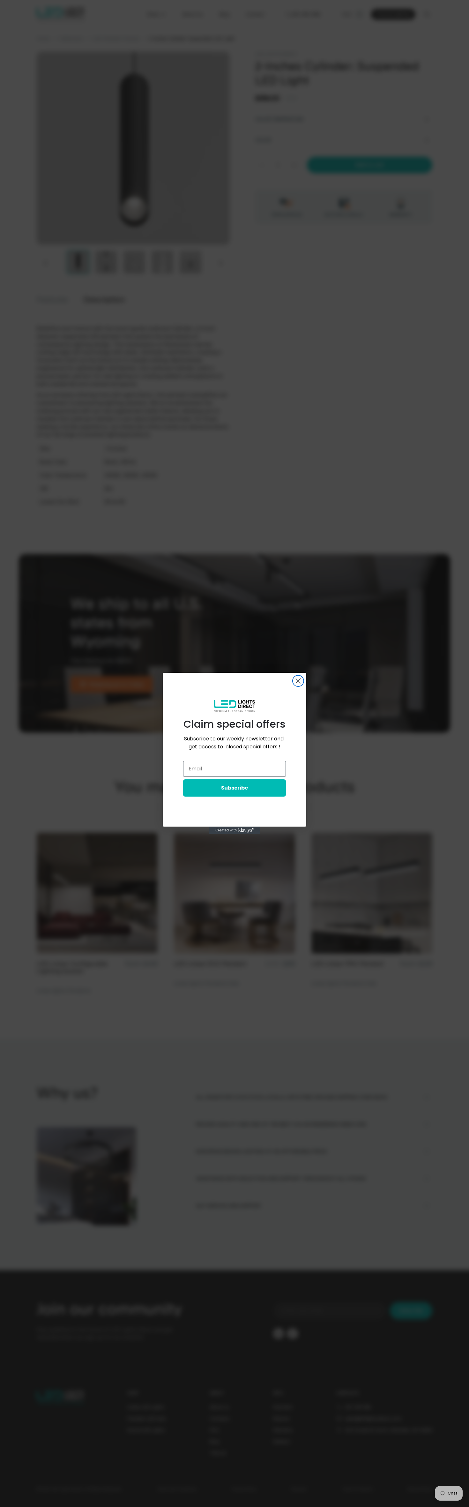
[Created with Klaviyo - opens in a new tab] (234, 830)
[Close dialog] (298, 680)
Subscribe (234, 787)
